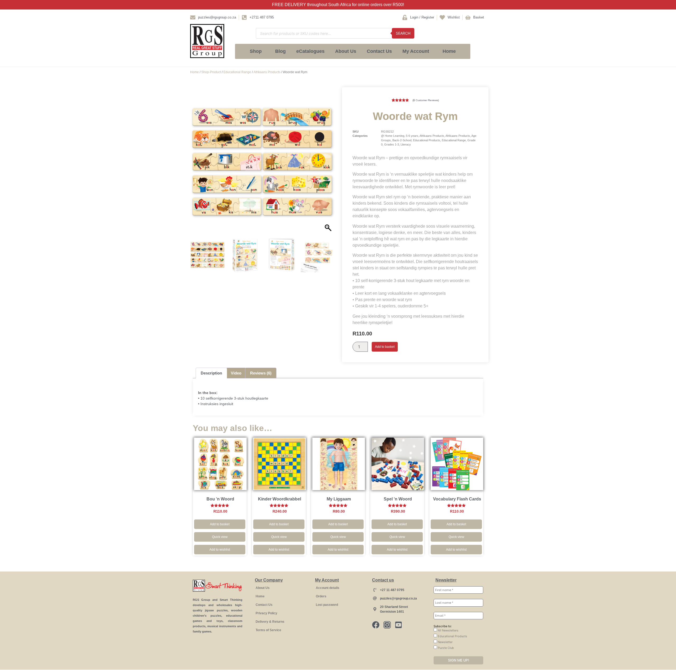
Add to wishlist (219, 549)
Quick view (220, 537)
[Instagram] (387, 625)
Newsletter (445, 642)
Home (449, 51)
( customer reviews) (425, 100)
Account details (327, 588)
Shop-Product (211, 72)
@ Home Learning (392, 135)
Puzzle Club (445, 648)
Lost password (327, 605)
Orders (321, 596)
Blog (280, 51)
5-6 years (412, 135)
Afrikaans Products (266, 72)
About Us (345, 51)
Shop (256, 51)
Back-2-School (401, 140)
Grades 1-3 (391, 144)
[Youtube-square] (398, 625)
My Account (415, 51)
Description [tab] (211, 373)
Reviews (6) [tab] (260, 373)
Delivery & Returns (270, 622)
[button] (329, 165)
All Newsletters (447, 630)
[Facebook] (375, 625)
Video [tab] (236, 373)
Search (403, 33)
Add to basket (385, 347)
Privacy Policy (266, 613)
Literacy (406, 144)
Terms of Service (268, 630)
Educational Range (237, 72)
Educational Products (426, 140)
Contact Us (379, 51)
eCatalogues (310, 51)
